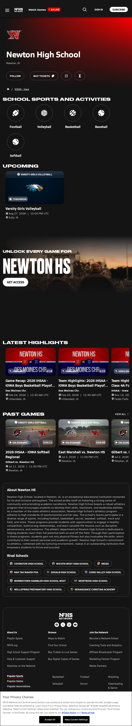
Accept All (50, 719)
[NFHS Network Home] (18, 10)
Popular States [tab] (15, 681)
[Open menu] (7, 10)
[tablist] (24, 681)
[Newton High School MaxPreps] (79, 76)
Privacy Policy (69, 712)
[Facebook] (56, 624)
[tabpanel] (88, 686)
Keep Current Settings (76, 719)
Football (84, 676)
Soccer (84, 683)
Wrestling (113, 676)
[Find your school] (84, 9)
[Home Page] (8, 89)
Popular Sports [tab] (15, 676)
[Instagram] (69, 624)
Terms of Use (87, 712)
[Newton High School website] (66, 76)
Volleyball (57, 683)
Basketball (58, 676)
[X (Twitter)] (63, 624)
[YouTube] (75, 624)
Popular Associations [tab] (18, 686)
